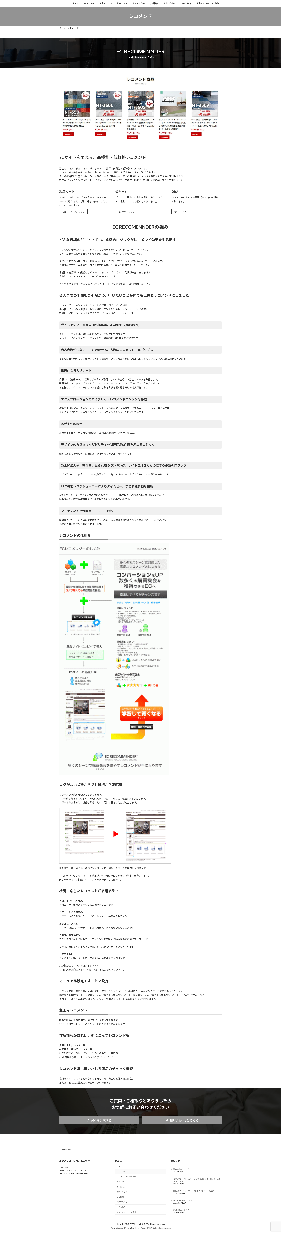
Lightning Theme (139, 1228)
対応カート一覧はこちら (73, 211)
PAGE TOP (272, 1193)
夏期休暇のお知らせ (181, 1169)
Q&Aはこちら (180, 211)
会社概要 (120, 1197)
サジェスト (121, 1187)
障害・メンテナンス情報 (126, 1212)
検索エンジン (122, 1182)
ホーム (119, 1166)
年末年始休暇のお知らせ (182, 1200)
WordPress (124, 1228)
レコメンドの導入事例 (127, 1176)
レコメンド (121, 1171)
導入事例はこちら (126, 211)
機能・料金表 (122, 1192)
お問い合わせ (67, 1149)
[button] (99, 1120)
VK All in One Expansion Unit (159, 1228)
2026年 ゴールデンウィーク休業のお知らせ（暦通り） (194, 1191)
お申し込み (121, 1207)
